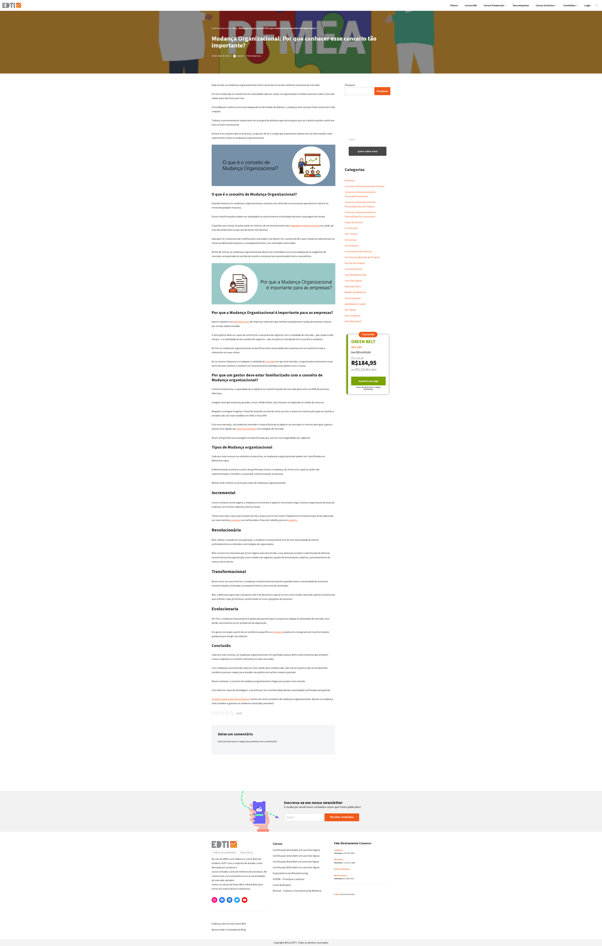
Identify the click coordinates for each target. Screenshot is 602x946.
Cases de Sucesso (354, 222)
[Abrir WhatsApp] (8, 938)
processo (236, 520)
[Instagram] (214, 900)
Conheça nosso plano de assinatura (230, 699)
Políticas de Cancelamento (224, 852)
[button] (505, 5)
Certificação (351, 228)
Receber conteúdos (342, 817)
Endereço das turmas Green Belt (229, 923)
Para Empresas (254, 55)
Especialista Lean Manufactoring (290, 873)
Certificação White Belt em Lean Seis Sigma (296, 867)
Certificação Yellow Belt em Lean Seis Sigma (296, 849)
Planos (454, 5)
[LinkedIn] (229, 900)
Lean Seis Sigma (353, 280)
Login (587, 5)
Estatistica (350, 239)
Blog (235, 28)
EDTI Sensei (351, 233)
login (242, 741)
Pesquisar (350, 85)
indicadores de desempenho (305, 225)
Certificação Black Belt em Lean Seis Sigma (296, 861)
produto (292, 520)
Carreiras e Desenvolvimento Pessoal (365, 186)
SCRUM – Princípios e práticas (288, 879)
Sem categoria (352, 315)
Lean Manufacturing (355, 274)
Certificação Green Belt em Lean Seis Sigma (296, 855)
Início (228, 28)
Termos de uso (246, 852)
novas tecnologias (246, 428)
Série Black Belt (353, 321)
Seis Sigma (350, 309)
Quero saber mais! (368, 151)
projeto (278, 631)
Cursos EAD (471, 5)
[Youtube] (244, 900)
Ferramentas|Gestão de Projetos (362, 257)
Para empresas (521, 5)
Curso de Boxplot (282, 884)
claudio (240, 55)
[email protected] (347, 894)
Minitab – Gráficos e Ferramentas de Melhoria (297, 890)
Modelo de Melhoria (355, 292)
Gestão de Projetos (355, 263)
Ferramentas (352, 245)
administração (241, 321)
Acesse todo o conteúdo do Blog (229, 929)
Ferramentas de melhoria (358, 251)
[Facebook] (222, 900)
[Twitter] (237, 900)
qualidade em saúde (355, 303)
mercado (270, 361)
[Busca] (596, 5)
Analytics (350, 180)
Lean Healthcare (353, 269)
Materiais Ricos (353, 286)
